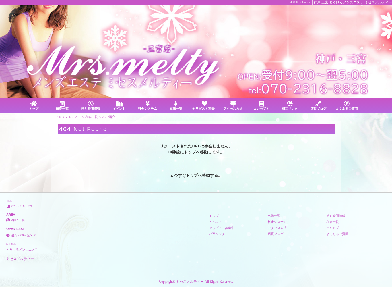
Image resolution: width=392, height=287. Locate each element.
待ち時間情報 (90, 108)
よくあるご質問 (347, 108)
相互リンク (290, 108)
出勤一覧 (62, 108)
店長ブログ (318, 108)
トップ (33, 108)
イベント (119, 108)
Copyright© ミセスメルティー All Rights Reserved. (196, 282)
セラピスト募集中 (205, 108)
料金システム (147, 108)
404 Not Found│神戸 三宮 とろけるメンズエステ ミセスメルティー (341, 2)
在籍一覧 (176, 108)
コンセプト (261, 108)
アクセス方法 (233, 108)
